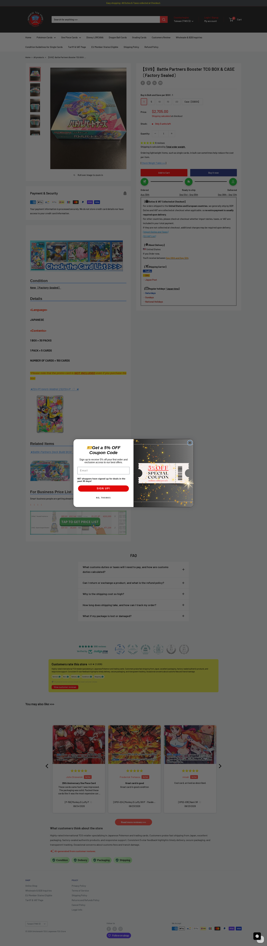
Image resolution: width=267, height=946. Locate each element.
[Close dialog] (190, 442)
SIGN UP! (103, 488)
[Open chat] (257, 936)
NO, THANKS (103, 498)
